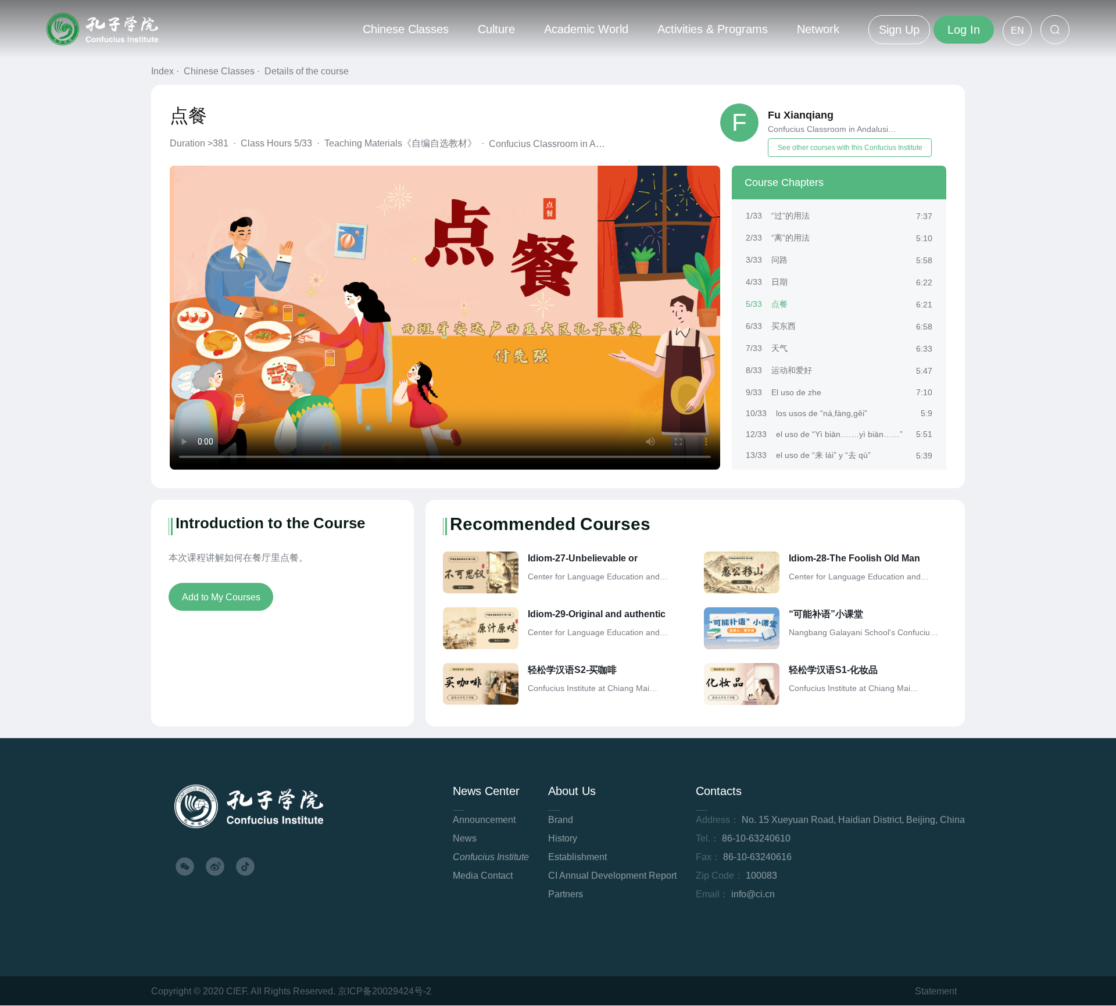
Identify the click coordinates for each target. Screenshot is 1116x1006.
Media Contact (483, 875)
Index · (166, 71)
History (562, 838)
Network (818, 29)
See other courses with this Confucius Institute (850, 148)
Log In (963, 29)
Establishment (577, 857)
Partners (565, 894)
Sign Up (899, 29)
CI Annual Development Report (612, 875)
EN (1017, 30)
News (465, 838)
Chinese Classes (406, 29)
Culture (496, 29)
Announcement (484, 820)
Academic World (586, 29)
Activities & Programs (712, 29)
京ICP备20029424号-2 (384, 991)
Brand (560, 820)
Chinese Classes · (223, 71)
